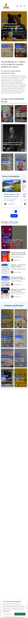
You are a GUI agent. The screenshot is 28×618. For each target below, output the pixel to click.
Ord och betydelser (8, 181)
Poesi (17, 356)
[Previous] (12, 211)
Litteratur (18, 111)
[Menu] (17, 6)
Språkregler (5, 46)
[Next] (16, 211)
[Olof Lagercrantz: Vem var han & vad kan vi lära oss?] (14, 138)
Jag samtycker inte (8, 614)
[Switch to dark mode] (24, 6)
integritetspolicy (6, 611)
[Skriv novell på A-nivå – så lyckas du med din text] (14, 237)
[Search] (21, 6)
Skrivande (5, 20)
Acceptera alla (20, 614)
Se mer (14, 215)
